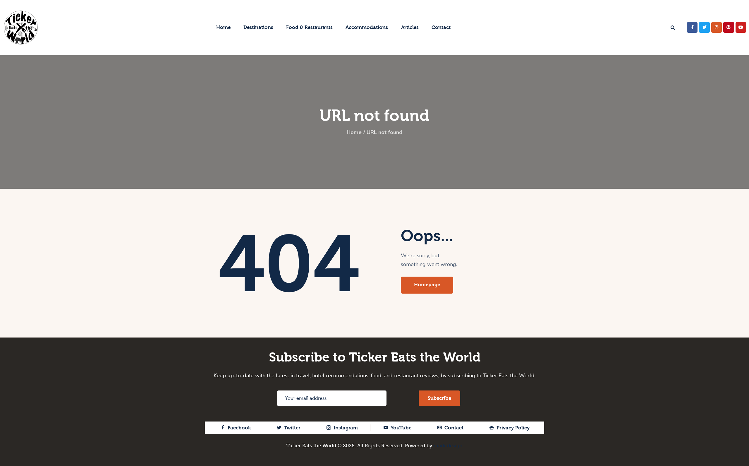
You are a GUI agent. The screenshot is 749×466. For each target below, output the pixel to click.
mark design (448, 445)
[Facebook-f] (692, 27)
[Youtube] (741, 27)
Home (354, 132)
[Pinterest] (728, 27)
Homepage (427, 284)
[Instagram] (716, 27)
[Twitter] (704, 27)
